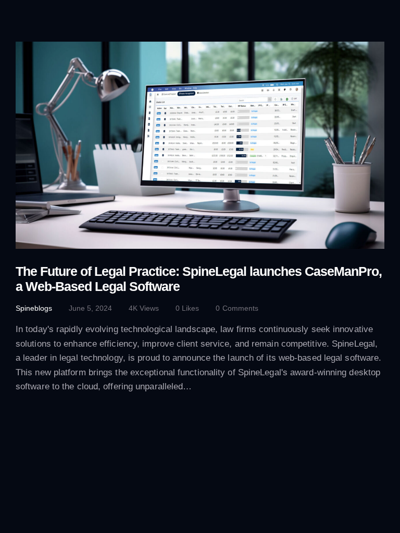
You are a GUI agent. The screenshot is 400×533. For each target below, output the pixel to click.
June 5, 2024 (90, 308)
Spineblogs (34, 308)
